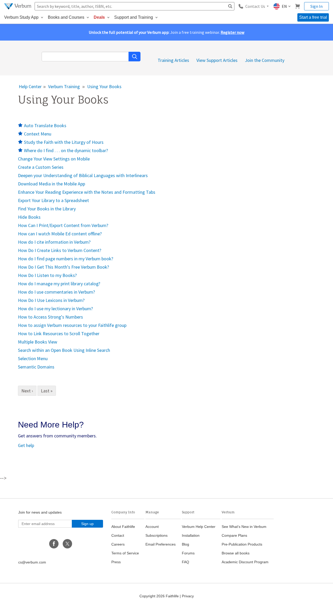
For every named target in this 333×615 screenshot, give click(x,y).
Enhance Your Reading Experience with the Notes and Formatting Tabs (86, 192)
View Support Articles (217, 60)
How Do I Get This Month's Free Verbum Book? (63, 267)
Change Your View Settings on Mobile (54, 159)
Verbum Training (64, 86)
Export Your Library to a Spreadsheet (53, 200)
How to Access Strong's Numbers (50, 317)
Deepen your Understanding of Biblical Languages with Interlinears (83, 175)
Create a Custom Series (40, 167)
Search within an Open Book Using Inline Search (64, 350)
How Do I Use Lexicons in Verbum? (51, 300)
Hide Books (29, 217)
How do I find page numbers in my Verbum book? (65, 259)
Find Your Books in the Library (47, 209)
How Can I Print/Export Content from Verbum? (63, 225)
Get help (26, 445)
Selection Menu (33, 358)
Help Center (30, 86)
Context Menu (37, 134)
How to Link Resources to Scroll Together (58, 333)
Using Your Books (104, 86)
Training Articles (173, 60)
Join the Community (264, 60)
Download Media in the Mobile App (51, 184)
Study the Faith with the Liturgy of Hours (64, 142)
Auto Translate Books (45, 125)
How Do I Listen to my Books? (47, 275)
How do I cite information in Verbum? (54, 242)
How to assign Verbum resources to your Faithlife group (72, 325)
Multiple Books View (37, 342)
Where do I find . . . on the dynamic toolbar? (66, 150)
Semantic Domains (36, 367)
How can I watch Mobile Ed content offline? (60, 234)
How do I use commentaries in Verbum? (56, 292)
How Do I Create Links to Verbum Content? (59, 250)
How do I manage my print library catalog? (59, 284)
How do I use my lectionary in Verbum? (55, 309)
